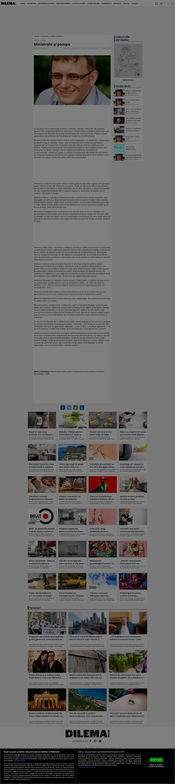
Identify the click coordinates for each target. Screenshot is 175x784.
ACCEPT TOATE (156, 760)
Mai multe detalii (20, 760)
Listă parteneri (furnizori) (86, 767)
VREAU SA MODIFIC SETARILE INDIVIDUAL (156, 766)
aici (10, 773)
